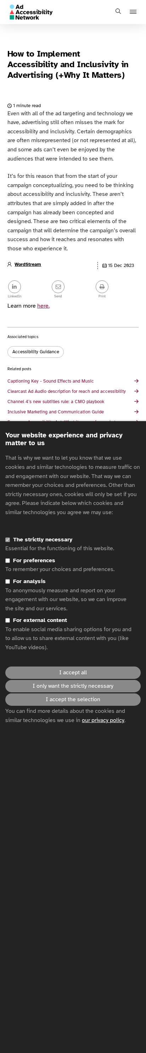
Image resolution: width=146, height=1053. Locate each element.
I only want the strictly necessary (73, 686)
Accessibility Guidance (35, 352)
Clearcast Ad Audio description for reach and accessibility (66, 391)
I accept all (73, 672)
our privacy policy (103, 720)
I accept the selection (73, 699)
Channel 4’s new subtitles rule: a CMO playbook (55, 402)
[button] (134, 12)
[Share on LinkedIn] (29, 287)
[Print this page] (117, 287)
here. (43, 305)
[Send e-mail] (73, 287)
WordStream (28, 264)
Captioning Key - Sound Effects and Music (50, 381)
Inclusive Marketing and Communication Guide (55, 412)
